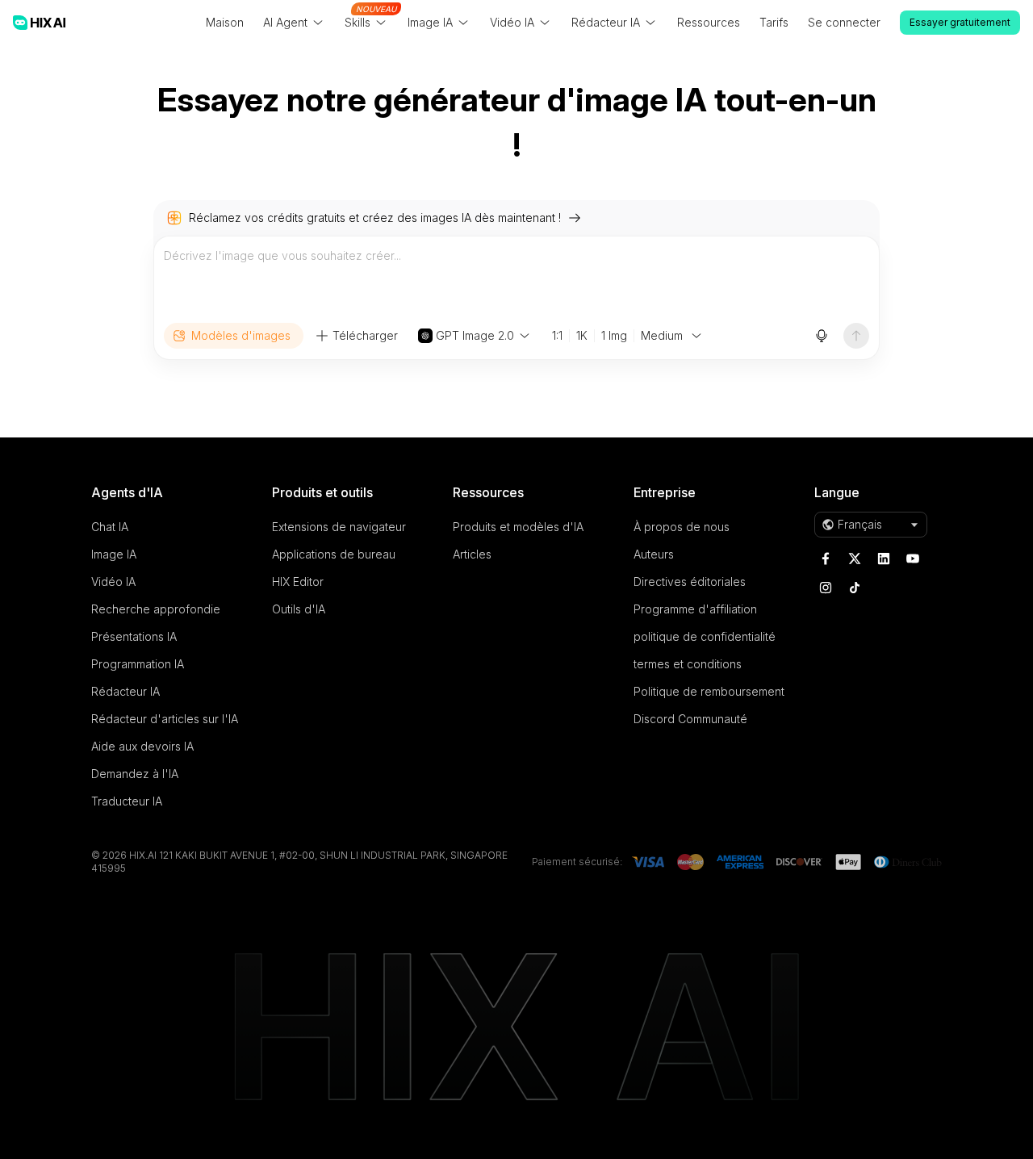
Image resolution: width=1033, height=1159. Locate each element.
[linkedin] (883, 558)
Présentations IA (134, 636)
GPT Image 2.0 (475, 335)
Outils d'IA (298, 609)
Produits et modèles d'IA (518, 526)
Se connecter (844, 22)
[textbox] (516, 279)
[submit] (856, 336)
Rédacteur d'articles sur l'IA (164, 719)
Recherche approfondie (155, 609)
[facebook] (825, 558)
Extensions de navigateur (339, 526)
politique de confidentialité (705, 636)
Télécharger (365, 335)
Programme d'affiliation (695, 609)
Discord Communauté (690, 719)
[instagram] (825, 587)
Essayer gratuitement (960, 22)
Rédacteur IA (125, 691)
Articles (472, 554)
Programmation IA (137, 664)
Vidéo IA (113, 581)
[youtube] (912, 558)
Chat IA (109, 526)
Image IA (113, 554)
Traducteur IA (126, 801)
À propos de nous (682, 526)
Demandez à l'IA (134, 773)
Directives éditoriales (690, 581)
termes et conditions (688, 664)
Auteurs (654, 554)
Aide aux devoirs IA (142, 746)
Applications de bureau (333, 554)
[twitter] (854, 558)
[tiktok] (854, 587)
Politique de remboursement (709, 691)
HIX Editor (298, 581)
